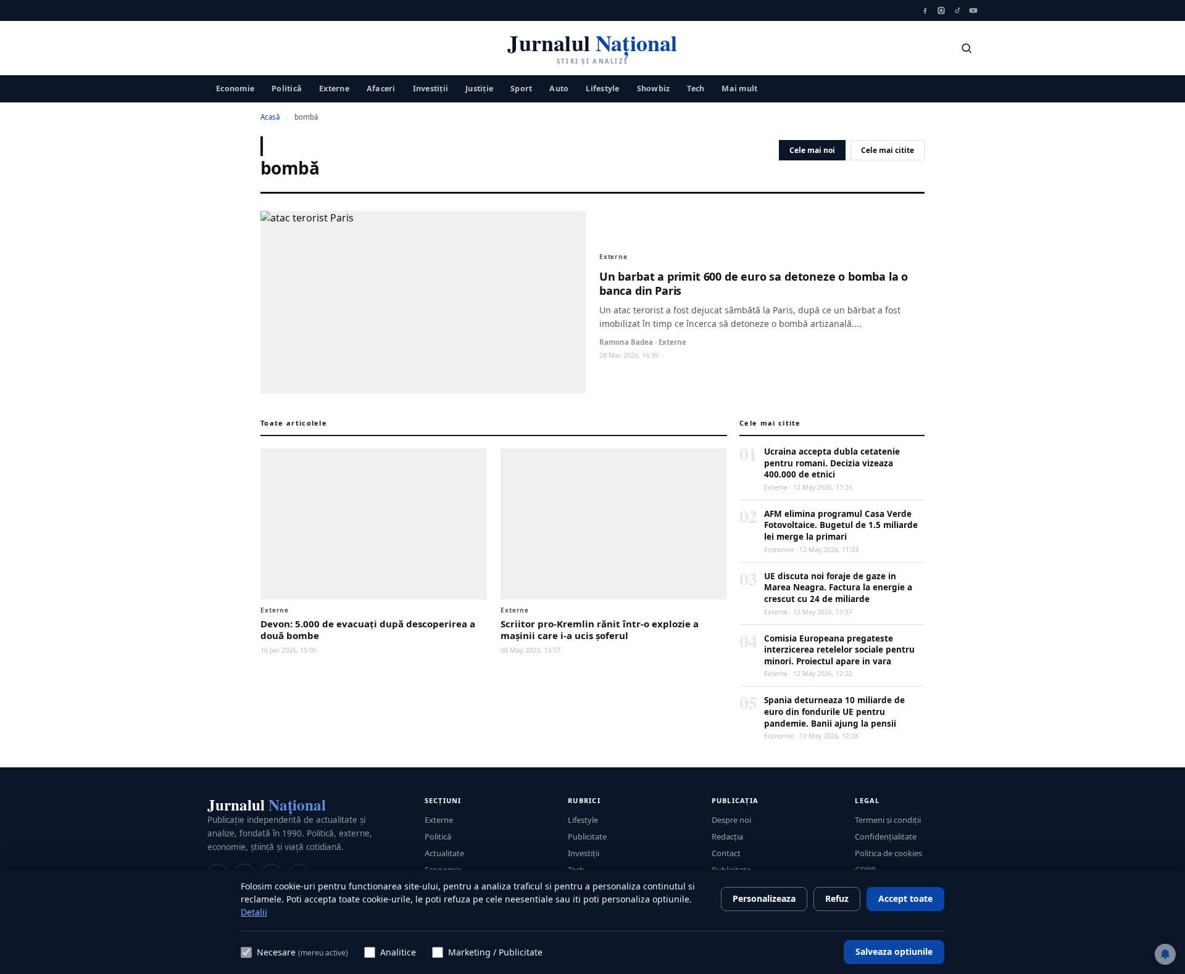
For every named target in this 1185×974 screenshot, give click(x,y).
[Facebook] (925, 10)
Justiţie (479, 88)
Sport (521, 88)
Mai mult (739, 88)
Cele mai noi (812, 150)
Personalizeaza (764, 898)
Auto (558, 88)
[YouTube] (973, 10)
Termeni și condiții (888, 819)
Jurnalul (266, 804)
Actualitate (444, 853)
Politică (287, 88)
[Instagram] (941, 10)
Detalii (254, 912)
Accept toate (905, 898)
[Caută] (966, 48)
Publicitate (587, 836)
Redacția (727, 836)
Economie (235, 88)
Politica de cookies (888, 853)
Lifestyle (602, 88)
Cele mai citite (887, 150)
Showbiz (653, 88)
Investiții (431, 88)
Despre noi (731, 819)
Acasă (270, 117)
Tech (695, 88)
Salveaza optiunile (894, 951)
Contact (726, 853)
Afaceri (381, 88)
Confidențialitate (886, 836)
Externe (334, 88)
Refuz (837, 898)
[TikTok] (957, 10)
